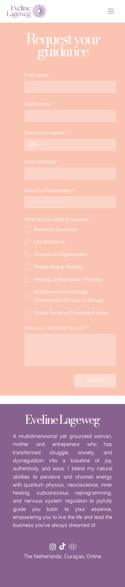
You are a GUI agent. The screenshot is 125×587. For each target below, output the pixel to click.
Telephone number (46, 133)
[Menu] (111, 11)
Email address (41, 162)
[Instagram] (53, 547)
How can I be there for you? (56, 328)
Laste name (38, 104)
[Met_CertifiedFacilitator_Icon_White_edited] (72, 547)
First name (37, 75)
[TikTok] (62, 547)
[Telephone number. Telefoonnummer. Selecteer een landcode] (35, 144)
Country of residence (49, 190)
